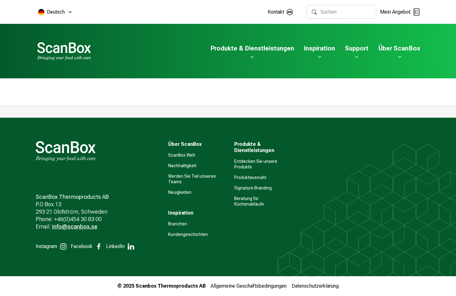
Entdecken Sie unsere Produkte (255, 164)
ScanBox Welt (181, 155)
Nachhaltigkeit (182, 165)
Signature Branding (253, 187)
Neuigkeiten (179, 192)
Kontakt (276, 12)
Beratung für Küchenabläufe (249, 201)
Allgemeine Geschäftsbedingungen (249, 286)
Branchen (177, 223)
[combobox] (345, 12)
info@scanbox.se (74, 226)
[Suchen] (314, 12)
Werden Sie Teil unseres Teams (192, 179)
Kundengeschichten (188, 234)
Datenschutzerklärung (315, 286)
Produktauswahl (250, 177)
